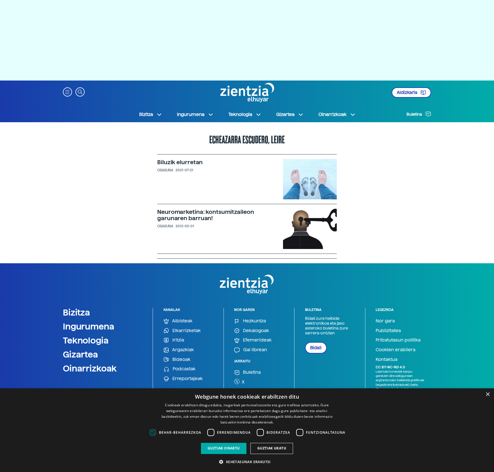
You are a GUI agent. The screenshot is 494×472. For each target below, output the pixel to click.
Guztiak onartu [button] (224, 448)
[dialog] (247, 430)
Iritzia (177, 340)
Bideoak (180, 359)
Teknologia (86, 340)
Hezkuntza (254, 321)
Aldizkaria (407, 92)
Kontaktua (386, 359)
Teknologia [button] (240, 114)
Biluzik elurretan (180, 162)
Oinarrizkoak (90, 368)
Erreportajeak (187, 378)
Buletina (415, 114)
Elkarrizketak (186, 330)
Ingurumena (88, 326)
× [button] (487, 394)
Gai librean (254, 349)
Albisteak (181, 321)
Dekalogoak (255, 330)
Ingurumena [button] (190, 114)
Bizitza (76, 312)
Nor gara (385, 321)
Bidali (316, 347)
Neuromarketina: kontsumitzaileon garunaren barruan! (205, 215)
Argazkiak (182, 349)
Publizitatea (388, 330)
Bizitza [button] (146, 114)
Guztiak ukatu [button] (271, 448)
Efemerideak (257, 340)
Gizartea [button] (285, 114)
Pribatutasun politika (398, 340)
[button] (67, 92)
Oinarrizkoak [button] (332, 114)
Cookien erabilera (395, 349)
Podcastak (184, 368)
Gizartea (80, 354)
